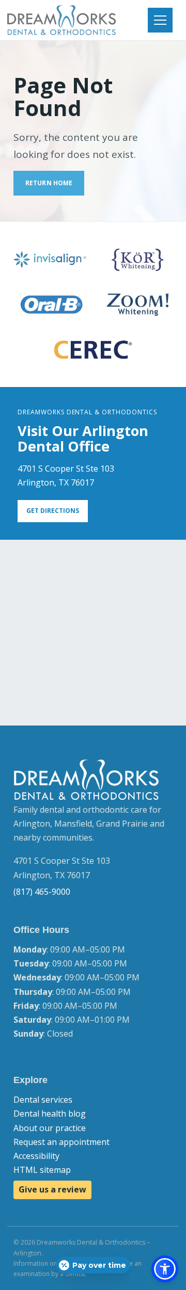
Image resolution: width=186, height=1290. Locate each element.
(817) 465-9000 (41, 891)
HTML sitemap (42, 1169)
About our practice (49, 1128)
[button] (165, 1269)
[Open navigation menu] (160, 20)
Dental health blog (49, 1113)
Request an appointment (61, 1142)
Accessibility (36, 1156)
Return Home (48, 183)
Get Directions (52, 510)
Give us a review (52, 1189)
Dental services (42, 1099)
